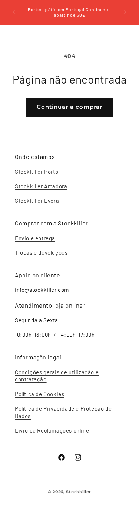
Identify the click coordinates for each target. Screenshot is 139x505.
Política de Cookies (39, 394)
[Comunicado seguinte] (125, 12)
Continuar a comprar (69, 106)
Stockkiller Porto (36, 171)
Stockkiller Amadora (41, 186)
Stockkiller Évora (37, 200)
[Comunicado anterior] (14, 12)
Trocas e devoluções (41, 252)
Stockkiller (78, 491)
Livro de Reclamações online (52, 430)
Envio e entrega (35, 238)
